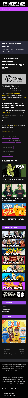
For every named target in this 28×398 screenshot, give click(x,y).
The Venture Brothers (8, 151)
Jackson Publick (17, 140)
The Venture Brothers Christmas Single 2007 (19, 353)
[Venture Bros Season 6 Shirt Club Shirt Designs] (14, 190)
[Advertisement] (14, 26)
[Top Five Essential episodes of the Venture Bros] (14, 170)
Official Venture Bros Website (11, 391)
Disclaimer (5, 389)
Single (18, 144)
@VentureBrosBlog (11, 123)
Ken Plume (6, 144)
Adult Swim (5, 307)
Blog (16, 71)
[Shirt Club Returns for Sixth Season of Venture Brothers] (14, 209)
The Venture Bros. (8, 147)
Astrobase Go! (6, 309)
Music (12, 144)
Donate (6, 115)
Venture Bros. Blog (7, 131)
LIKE (8, 125)
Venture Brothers (7, 155)
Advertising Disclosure (9, 395)
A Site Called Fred (6, 113)
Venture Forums (19, 121)
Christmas (15, 137)
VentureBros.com (6, 311)
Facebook (15, 125)
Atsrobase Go (6, 137)
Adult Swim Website (14, 389)
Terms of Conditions (9, 393)
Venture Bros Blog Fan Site (11, 364)
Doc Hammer (6, 140)
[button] (6, 9)
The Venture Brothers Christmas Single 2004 (7, 353)
